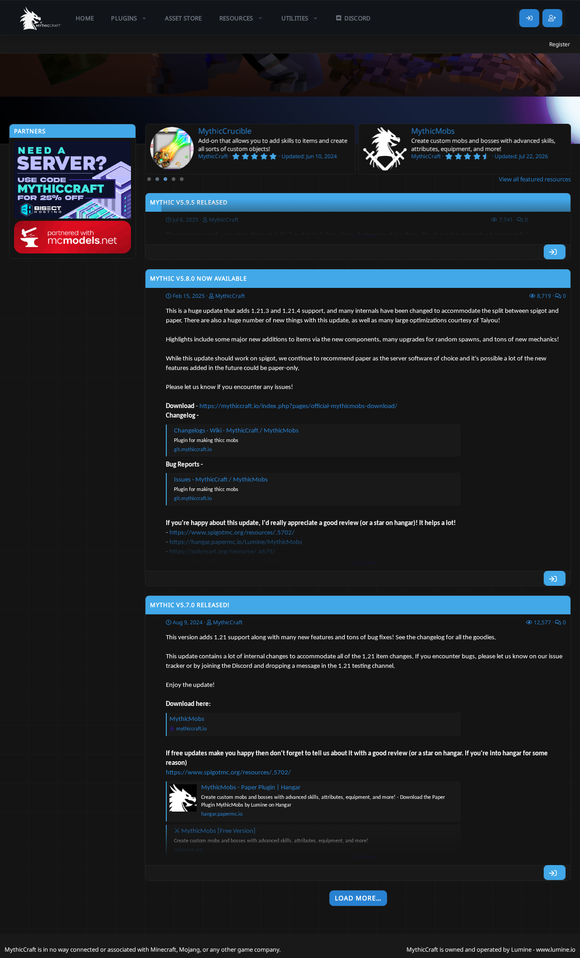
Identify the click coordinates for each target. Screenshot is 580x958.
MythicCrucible (224, 131)
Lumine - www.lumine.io (543, 949)
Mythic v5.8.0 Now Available (198, 278)
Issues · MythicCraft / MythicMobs (221, 480)
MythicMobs (432, 131)
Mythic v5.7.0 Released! (190, 605)
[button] (129, 18)
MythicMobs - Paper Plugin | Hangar (250, 787)
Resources (236, 18)
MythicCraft (230, 296)
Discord (357, 18)
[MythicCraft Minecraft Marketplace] (40, 18)
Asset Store (183, 18)
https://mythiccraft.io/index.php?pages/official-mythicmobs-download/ (298, 406)
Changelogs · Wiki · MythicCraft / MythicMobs (236, 431)
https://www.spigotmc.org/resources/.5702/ (228, 772)
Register (559, 44)
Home (85, 18)
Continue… (366, 235)
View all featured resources (535, 179)
